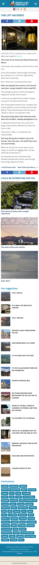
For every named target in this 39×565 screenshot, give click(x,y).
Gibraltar (5, 508)
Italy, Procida (17, 318)
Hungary (33, 508)
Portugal (5, 522)
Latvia (4, 515)
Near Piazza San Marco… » (28, 167)
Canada (4, 493)
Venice (19, 56)
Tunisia (4, 536)
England (14, 500)
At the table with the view (23, 356)
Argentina (14, 486)
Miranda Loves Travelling (13, 547)
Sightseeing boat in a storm (23, 343)
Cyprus (18, 497)
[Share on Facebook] (7, 21)
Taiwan (16, 533)
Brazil (24, 490)
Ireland (17, 511)
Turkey (12, 536)
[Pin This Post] (32, 21)
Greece (14, 508)
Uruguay (5, 540)
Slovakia (22, 525)
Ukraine (20, 536)
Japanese (21, 9)
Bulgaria (32, 490)
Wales (21, 540)
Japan (30, 511)
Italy (24, 511)
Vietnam (14, 540)
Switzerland (6, 533)
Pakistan (23, 518)
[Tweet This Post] (19, 21)
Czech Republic (29, 497)
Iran (9, 511)
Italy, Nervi (5, 281)
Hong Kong (23, 508)
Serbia (14, 525)
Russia (22, 522)
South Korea (6, 529)
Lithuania (12, 515)
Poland (31, 518)
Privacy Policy (13, 549)
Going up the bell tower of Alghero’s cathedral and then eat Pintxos (24, 408)
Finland (5, 504)
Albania (5, 486)
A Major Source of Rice (21, 468)
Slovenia (30, 525)
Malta (31, 515)
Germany (29, 504)
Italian (18, 9)
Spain (15, 529)
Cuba (12, 497)
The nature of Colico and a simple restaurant (15, 212)
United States (30, 536)
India (4, 511)
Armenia (23, 486)
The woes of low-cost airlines (13, 247)
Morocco (5, 518)
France (12, 504)
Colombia (26, 493)
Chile (12, 493)
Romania (15, 522)
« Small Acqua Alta (8, 167)
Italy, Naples (17, 293)
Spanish (25, 9)
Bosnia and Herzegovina (10, 490)
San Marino (31, 522)
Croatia (4, 497)
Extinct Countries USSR (28, 500)
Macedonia (22, 515)
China (18, 493)
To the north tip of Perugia (23, 418)
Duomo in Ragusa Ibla (21, 381)
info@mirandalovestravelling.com (11, 551)
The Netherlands (27, 533)
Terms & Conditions (23, 549)
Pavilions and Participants (23, 456)
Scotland (5, 525)
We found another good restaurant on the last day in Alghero (24, 395)
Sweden (22, 529)
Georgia (21, 504)
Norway (14, 518)
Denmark (5, 500)
